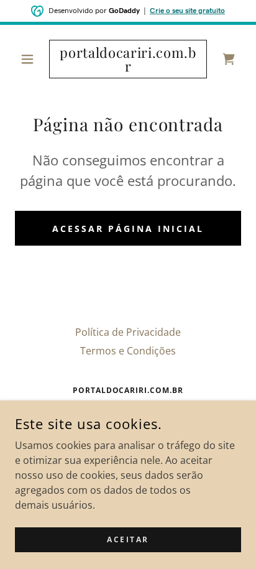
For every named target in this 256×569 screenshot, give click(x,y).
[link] (128, 59)
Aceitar (128, 539)
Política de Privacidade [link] (128, 332)
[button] (32, 59)
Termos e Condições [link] (128, 351)
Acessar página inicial (128, 228)
